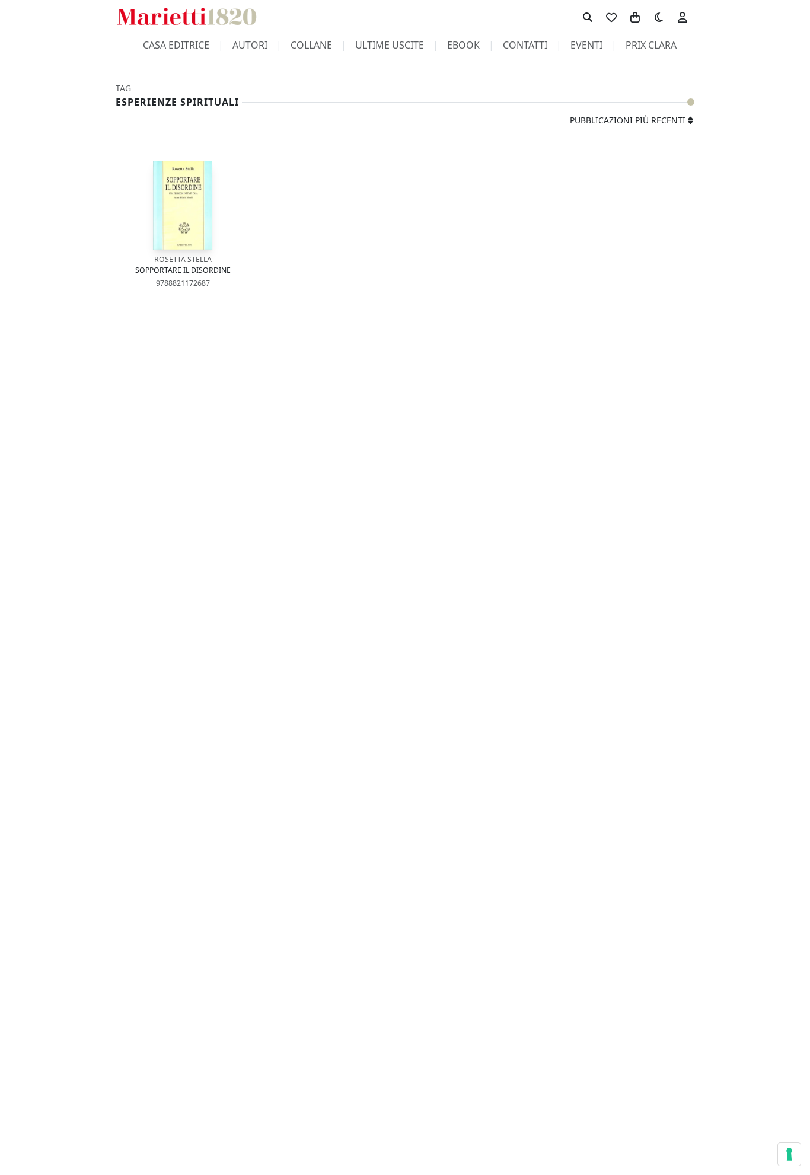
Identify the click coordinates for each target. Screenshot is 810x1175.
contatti (525, 45)
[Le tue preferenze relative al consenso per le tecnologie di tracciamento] (789, 1154)
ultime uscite (389, 45)
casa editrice (176, 45)
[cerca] (587, 16)
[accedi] (682, 16)
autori (249, 45)
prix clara (651, 45)
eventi (586, 45)
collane (311, 45)
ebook (463, 45)
